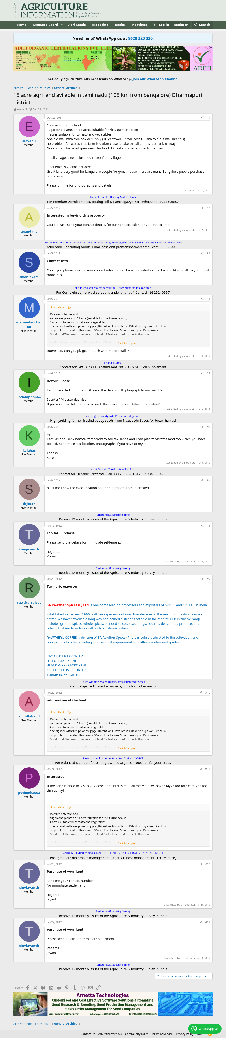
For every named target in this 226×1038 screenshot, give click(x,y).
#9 (208, 579)
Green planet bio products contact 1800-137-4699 (113, 758)
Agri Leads (77, 24)
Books (120, 24)
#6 (208, 427)
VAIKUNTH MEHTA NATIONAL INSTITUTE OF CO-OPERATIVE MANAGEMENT (113, 853)
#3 (208, 253)
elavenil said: (58, 307)
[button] (62, 25)
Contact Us (88, 1034)
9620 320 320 (140, 38)
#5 (208, 373)
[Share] (202, 117)
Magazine (100, 24)
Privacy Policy (185, 1034)
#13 (207, 922)
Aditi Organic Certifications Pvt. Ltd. (113, 469)
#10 (207, 693)
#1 (208, 117)
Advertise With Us (110, 1034)
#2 (208, 208)
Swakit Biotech (113, 362)
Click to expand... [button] (129, 343)
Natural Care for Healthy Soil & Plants (113, 197)
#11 (207, 769)
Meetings (139, 24)
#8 (208, 525)
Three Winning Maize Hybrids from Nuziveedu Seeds (113, 681)
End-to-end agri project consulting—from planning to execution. (113, 287)
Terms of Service (162, 1034)
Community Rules (136, 1034)
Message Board (45, 24)
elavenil (22, 109)
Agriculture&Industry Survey (113, 514)
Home (21, 24)
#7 (208, 480)
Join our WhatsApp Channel (156, 79)
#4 (208, 299)
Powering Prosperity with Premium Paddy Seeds (113, 416)
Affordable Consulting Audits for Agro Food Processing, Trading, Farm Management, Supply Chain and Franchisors (113, 242)
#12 (207, 864)
